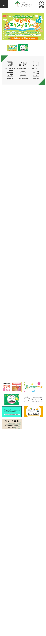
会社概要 (8, 523)
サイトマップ (26, 512)
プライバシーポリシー (29, 518)
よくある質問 (10, 512)
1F (11, 366)
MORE (23, 214)
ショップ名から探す (36, 356)
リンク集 (8, 518)
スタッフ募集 (10, 528)
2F (24, 366)
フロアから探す (9, 356)
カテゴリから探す (22, 356)
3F (38, 366)
